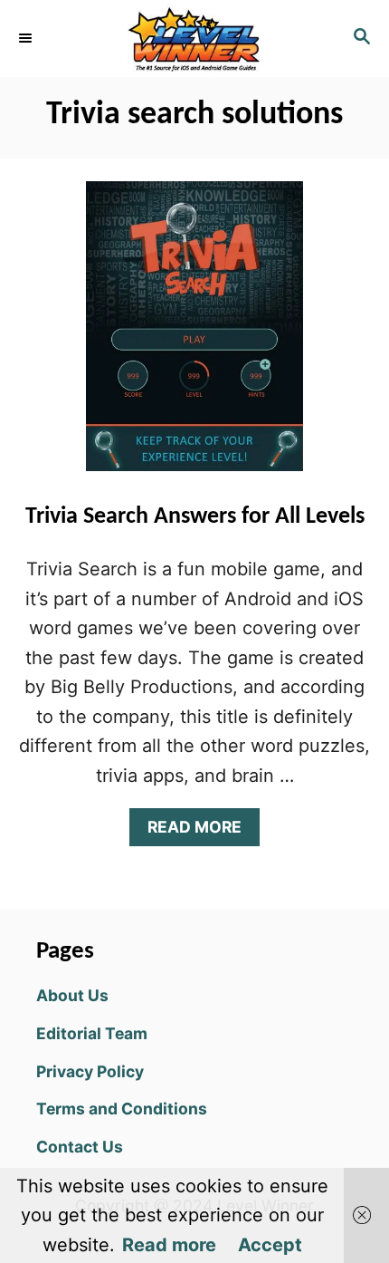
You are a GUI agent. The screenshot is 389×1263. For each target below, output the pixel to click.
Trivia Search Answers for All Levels (195, 517)
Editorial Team (91, 1033)
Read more (169, 1245)
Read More (202, 831)
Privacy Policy (90, 1071)
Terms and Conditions (121, 1108)
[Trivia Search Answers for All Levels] (194, 335)
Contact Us (79, 1146)
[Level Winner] (194, 38)
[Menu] (27, 38)
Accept (270, 1245)
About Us (72, 995)
